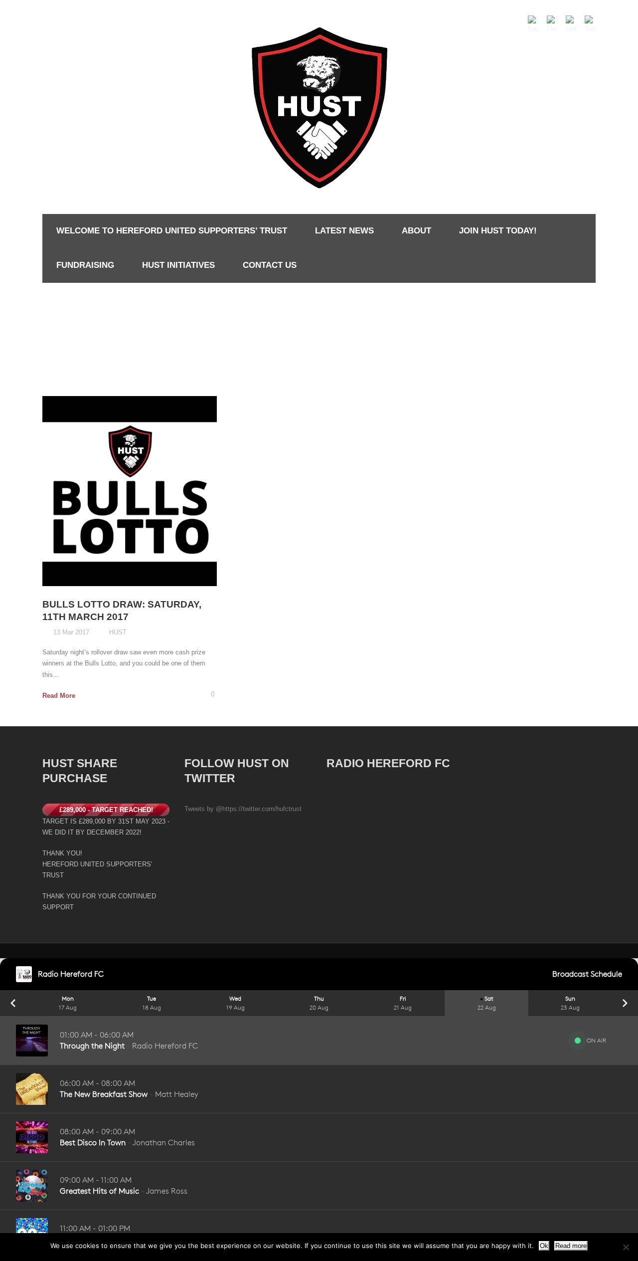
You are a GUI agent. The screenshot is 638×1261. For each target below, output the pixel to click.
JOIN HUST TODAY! (498, 230)
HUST (118, 632)
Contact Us (270, 265)
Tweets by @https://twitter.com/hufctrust (243, 809)
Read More (58, 695)
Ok (544, 1246)
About (416, 230)
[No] (626, 1247)
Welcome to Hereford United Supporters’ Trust (171, 230)
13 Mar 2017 (71, 632)
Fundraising (85, 265)
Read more (571, 1246)
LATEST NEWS (344, 230)
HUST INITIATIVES (178, 265)
